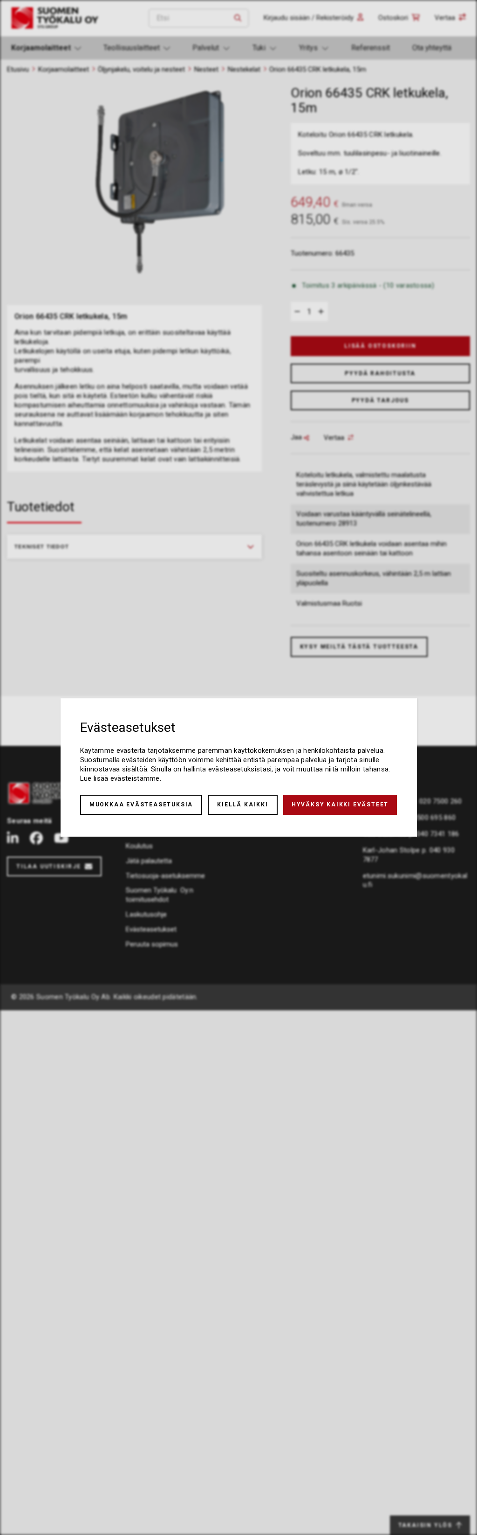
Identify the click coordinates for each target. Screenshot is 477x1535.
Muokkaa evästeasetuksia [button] (141, 804)
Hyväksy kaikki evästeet (340, 804)
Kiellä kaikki (242, 804)
